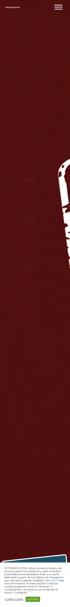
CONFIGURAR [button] (14, 599)
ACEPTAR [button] (33, 599)
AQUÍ (55, 580)
